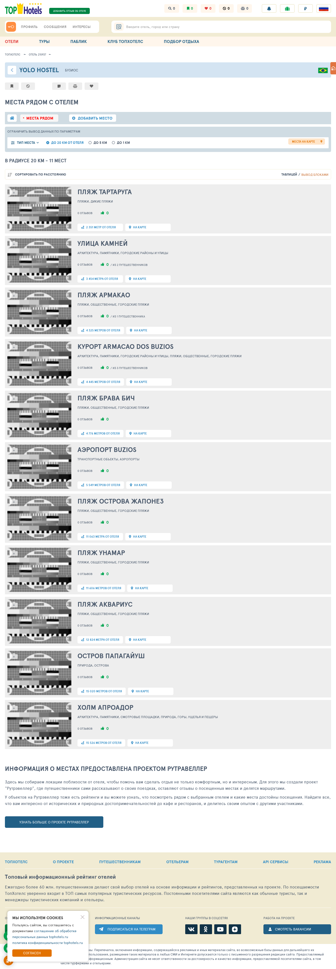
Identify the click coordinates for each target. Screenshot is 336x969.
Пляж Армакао (103, 295)
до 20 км (67, 143)
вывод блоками (314, 174)
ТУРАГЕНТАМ (226, 862)
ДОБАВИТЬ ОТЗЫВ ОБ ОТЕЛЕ (69, 11)
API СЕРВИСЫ (275, 862)
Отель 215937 (37, 54)
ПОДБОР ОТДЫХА (181, 41)
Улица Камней (102, 243)
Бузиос (71, 70)
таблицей (289, 174)
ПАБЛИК (78, 41)
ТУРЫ (44, 41)
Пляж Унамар (101, 553)
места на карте (303, 141)
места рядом (39, 118)
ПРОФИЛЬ (29, 26)
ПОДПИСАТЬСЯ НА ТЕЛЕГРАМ (131, 929)
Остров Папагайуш (111, 656)
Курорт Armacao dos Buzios (125, 346)
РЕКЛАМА (322, 862)
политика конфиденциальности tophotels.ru (47, 942)
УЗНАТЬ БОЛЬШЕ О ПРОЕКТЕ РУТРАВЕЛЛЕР (54, 822)
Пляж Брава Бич (106, 398)
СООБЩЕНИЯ (55, 26)
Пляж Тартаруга (104, 192)
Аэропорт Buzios (106, 449)
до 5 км (100, 143)
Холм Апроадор (105, 707)
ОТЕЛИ (11, 41)
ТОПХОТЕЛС (16, 862)
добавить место (95, 118)
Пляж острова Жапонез (120, 501)
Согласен (32, 953)
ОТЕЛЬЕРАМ (177, 862)
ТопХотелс (12, 54)
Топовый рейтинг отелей (60, 877)
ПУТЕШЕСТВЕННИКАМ (120, 862)
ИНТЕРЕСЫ (82, 26)
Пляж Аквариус (105, 604)
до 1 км (123, 143)
